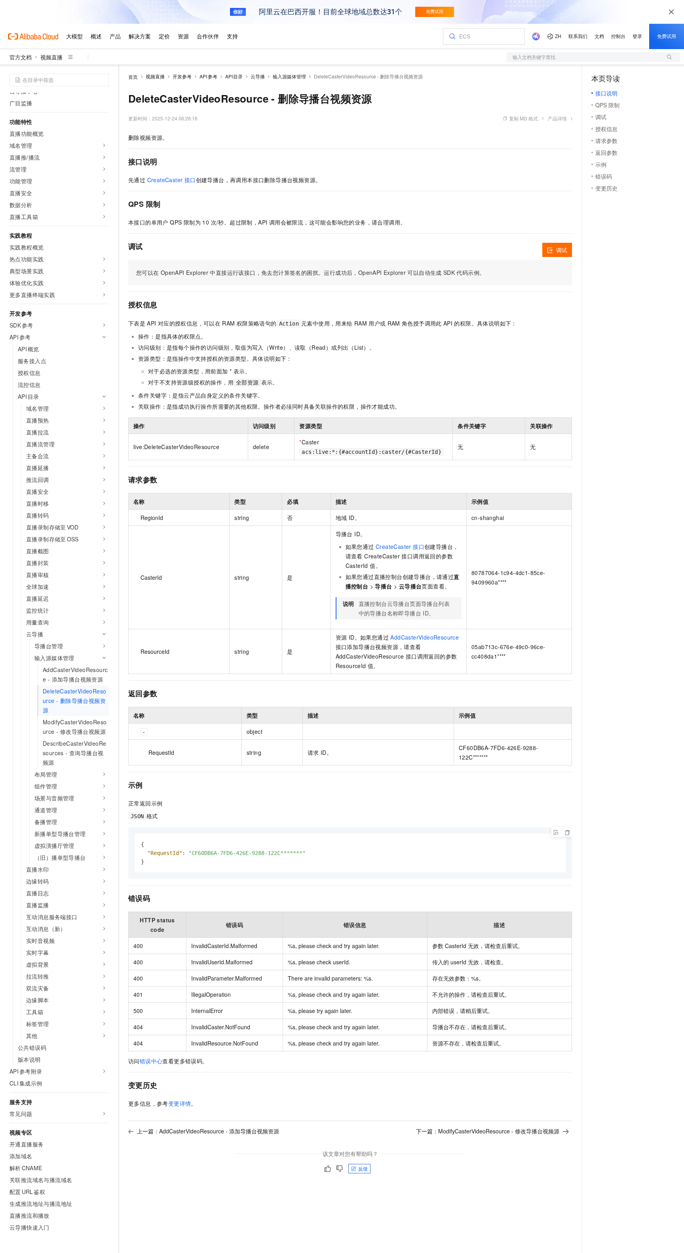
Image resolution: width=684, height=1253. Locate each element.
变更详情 (179, 1103)
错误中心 (151, 1061)
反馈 (363, 1168)
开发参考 (182, 76)
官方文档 (21, 57)
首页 (133, 76)
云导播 (258, 76)
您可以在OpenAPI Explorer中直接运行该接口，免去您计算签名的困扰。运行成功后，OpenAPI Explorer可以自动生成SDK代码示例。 (310, 272)
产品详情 (557, 118)
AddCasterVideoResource (424, 637)
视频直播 (51, 57)
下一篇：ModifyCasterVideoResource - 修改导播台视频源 (487, 1131)
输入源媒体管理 (289, 76)
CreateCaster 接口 (171, 180)
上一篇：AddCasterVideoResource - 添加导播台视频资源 (208, 1131)
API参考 (208, 76)
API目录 (234, 76)
